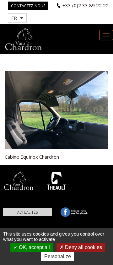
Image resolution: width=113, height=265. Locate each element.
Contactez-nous (28, 5)
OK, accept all (34, 247)
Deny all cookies (83, 247)
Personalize (57, 256)
